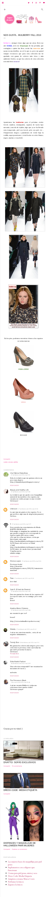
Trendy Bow (14, 642)
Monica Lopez (15, 561)
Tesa (11, 578)
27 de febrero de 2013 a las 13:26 (24, 578)
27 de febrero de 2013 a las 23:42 (26, 629)
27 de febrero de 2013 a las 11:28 (20, 492)
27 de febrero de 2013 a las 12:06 (28, 509)
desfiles (16, 462)
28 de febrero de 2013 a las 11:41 (29, 642)
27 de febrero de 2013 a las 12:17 (21, 524)
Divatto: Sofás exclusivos (19, 762)
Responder (14, 485)
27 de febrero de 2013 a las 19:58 (20, 610)
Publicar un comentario (19, 849)
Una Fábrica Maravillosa (19, 473)
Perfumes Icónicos (16, 881)
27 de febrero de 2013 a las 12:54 (31, 561)
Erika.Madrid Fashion (18, 662)
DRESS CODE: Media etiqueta (20, 790)
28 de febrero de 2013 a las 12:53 (20, 663)
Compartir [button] (6, 459)
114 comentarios (17, 766)
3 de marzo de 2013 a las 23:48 (20, 682)
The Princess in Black (18, 680)
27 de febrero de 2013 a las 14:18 (20, 591)
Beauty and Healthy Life (19, 490)
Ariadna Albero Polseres (19, 608)
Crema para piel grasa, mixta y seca (22, 873)
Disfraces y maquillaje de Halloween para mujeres (19, 844)
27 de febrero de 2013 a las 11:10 (20, 475)
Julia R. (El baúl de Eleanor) (20, 589)
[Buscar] (42, 9)
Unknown (13, 509)
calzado (10, 462)
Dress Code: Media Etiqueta (20, 876)
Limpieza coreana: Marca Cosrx (21, 878)
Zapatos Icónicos (15, 884)
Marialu (13, 629)
